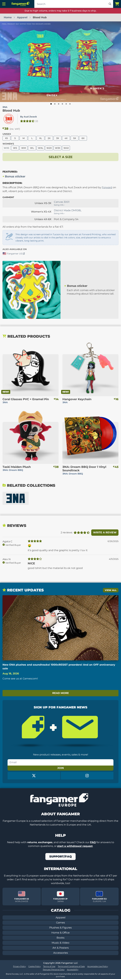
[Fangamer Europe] (21, 4)
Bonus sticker (15, 176)
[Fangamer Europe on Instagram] (87, 775)
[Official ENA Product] (9, 119)
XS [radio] (6, 138)
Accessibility (72, 969)
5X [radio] (74, 138)
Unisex (7, 134)
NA (5, 107)
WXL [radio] (40, 148)
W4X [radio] (66, 148)
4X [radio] (66, 138)
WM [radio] (23, 148)
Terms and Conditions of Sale (71, 966)
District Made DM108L (67, 210)
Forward (107, 187)
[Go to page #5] (66, 104)
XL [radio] (40, 138)
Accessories (60, 952)
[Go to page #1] (51, 104)
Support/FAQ (60, 856)
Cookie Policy (34, 966)
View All (111, 590)
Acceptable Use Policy (97, 966)
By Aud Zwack (28, 116)
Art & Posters (60, 947)
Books (60, 937)
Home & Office (60, 932)
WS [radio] (15, 148)
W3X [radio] (57, 148)
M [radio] (24, 138)
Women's (8, 143)
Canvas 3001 (61, 201)
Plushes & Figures (60, 927)
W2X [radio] (49, 148)
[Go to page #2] (55, 104)
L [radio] (32, 138)
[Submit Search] (110, 4)
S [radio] (15, 138)
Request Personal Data (53, 969)
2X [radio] (49, 138)
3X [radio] (57, 138)
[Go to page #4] (62, 104)
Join (60, 767)
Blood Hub (11, 110)
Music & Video (60, 942)
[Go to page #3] (58, 104)
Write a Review (105, 532)
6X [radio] (83, 138)
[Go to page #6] (70, 104)
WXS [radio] (6, 148)
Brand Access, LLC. (15, 974)
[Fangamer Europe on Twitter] (34, 775)
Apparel (60, 917)
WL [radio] (32, 148)
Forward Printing (91, 234)
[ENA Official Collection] (16, 498)
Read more (60, 693)
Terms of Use (49, 966)
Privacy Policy (19, 966)
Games (60, 922)
